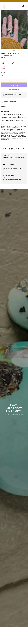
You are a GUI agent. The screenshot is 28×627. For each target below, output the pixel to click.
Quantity (3, 72)
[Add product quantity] (7, 75)
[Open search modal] (19, 6)
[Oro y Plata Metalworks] (4, 6)
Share (4, 106)
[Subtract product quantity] (2, 75)
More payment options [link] (14, 89)
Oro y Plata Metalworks (6, 55)
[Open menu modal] (25, 6)
